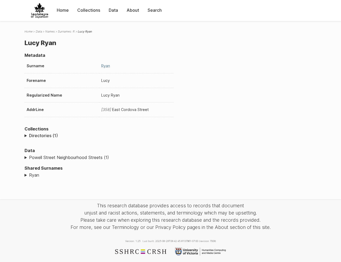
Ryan (105, 65)
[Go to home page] (39, 10)
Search (155, 10)
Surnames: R (66, 31)
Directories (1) (43, 135)
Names (50, 31)
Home (63, 10)
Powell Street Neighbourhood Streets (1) (69, 157)
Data (113, 10)
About (133, 10)
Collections (88, 10)
